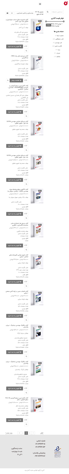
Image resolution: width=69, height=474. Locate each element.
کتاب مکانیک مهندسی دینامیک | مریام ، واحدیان (16, 326)
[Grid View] (12, 13)
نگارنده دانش (58, 46)
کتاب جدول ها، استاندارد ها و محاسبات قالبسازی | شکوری (19, 224)
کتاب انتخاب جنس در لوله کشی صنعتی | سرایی (17, 292)
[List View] (7, 13)
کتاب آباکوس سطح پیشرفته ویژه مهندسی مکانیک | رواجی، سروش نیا (18, 190)
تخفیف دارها (60, 35)
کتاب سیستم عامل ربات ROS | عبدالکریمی (19, 57)
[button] (40, 4)
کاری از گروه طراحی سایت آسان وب (34, 470)
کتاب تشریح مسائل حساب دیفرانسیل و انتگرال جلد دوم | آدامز (17, 20)
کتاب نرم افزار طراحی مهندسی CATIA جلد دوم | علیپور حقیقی (17, 156)
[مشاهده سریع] (26, 51)
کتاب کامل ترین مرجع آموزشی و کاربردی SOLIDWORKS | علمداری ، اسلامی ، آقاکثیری (18, 87)
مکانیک (58, 56)
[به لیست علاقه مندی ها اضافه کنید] (25, 46)
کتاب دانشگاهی (59, 39)
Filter (48, 25)
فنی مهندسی (58, 42)
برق (59, 49)
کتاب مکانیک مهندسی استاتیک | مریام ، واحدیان (16, 362)
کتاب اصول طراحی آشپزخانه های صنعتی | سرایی (18, 256)
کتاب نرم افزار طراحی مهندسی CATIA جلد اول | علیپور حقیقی (17, 122)
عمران (58, 53)
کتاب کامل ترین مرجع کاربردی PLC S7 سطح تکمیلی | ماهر (16, 399)
